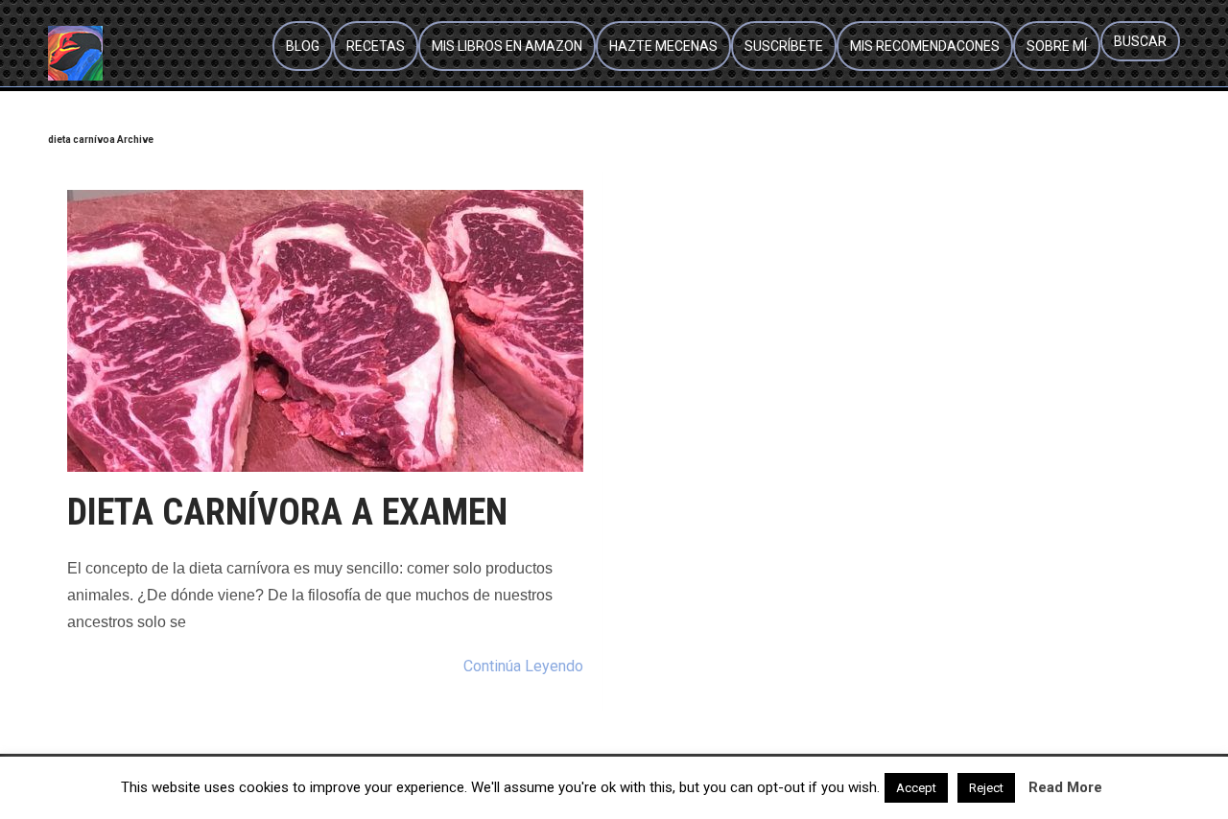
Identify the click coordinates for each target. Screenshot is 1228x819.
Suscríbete (783, 46)
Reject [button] (986, 788)
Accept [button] (916, 788)
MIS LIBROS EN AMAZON (507, 46)
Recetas (375, 46)
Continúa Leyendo (523, 666)
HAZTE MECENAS (663, 46)
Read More (1065, 787)
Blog (302, 46)
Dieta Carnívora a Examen (287, 512)
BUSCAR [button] (1140, 41)
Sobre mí (1057, 46)
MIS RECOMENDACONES (925, 46)
